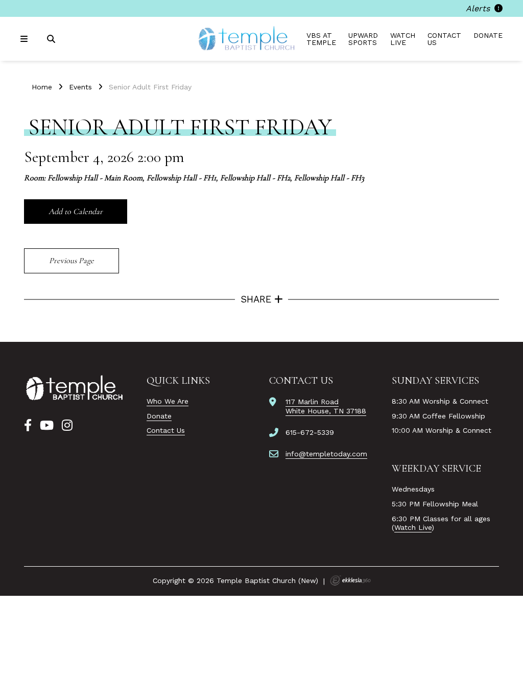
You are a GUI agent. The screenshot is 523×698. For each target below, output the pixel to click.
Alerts (479, 8)
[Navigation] (25, 39)
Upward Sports (363, 38)
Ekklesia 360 (350, 580)
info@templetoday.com (326, 454)
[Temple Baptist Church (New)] (247, 39)
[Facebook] (28, 425)
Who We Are (167, 401)
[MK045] (75, 388)
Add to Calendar (76, 211)
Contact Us (444, 38)
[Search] (52, 39)
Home (42, 87)
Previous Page (71, 260)
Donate (488, 35)
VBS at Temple (321, 38)
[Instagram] (67, 425)
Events (80, 87)
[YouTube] (47, 425)
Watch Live (402, 38)
